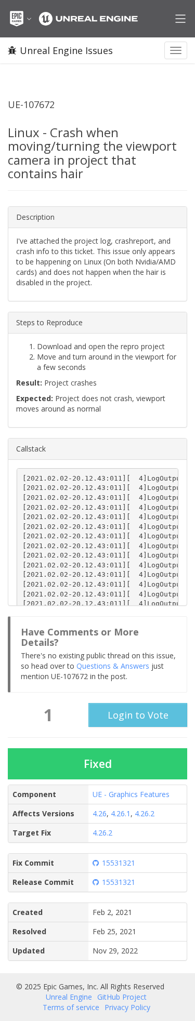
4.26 (100, 813)
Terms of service (71, 1007)
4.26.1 (121, 813)
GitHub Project (122, 997)
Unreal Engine (69, 997)
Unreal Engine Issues (66, 50)
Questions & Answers (112, 666)
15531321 (118, 863)
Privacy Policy (127, 1007)
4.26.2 (144, 813)
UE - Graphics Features (131, 794)
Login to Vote (138, 715)
